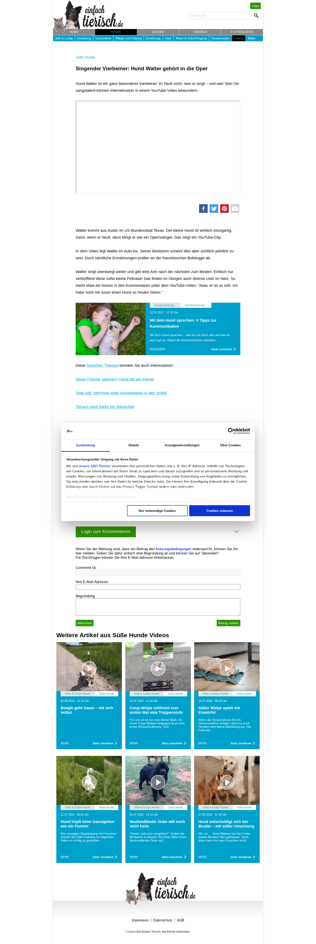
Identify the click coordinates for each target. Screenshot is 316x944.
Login (255, 6)
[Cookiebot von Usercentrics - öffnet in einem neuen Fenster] (231, 431)
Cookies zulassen (219, 511)
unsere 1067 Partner (95, 466)
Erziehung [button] (84, 38)
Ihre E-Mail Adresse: (92, 582)
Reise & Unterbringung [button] (191, 38)
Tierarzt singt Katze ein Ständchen (105, 407)
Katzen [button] (158, 32)
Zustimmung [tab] (85, 445)
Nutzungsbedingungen (173, 549)
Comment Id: (86, 568)
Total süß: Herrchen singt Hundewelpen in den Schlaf (121, 393)
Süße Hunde (85, 57)
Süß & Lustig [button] (64, 38)
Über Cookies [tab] (230, 445)
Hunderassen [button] (220, 38)
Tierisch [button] (200, 32)
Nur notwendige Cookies (157, 511)
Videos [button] (238, 38)
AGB (180, 920)
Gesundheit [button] (103, 38)
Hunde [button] (116, 32)
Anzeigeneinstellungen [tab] (182, 445)
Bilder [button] (252, 38)
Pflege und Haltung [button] (129, 38)
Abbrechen (84, 623)
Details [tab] (134, 445)
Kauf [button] (168, 38)
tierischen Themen (102, 365)
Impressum (140, 920)
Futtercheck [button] (242, 32)
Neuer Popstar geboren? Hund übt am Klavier (115, 379)
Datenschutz (162, 920)
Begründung (85, 596)
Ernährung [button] (153, 38)
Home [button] (73, 32)
